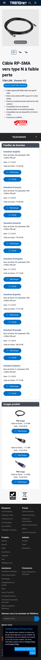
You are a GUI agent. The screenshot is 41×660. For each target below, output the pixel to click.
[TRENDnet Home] (18, 3)
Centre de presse (28, 511)
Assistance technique (9, 571)
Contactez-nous (7, 519)
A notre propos (7, 511)
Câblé (4, 548)
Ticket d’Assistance (8, 575)
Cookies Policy (13, 644)
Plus (3, 559)
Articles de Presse (28, 515)
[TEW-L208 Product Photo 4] (26, 52)
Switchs (4, 541)
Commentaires (7, 523)
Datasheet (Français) (12, 187)
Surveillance (6, 552)
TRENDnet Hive (7, 563)
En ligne (25, 541)
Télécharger (14, 172)
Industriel (5, 556)
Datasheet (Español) (12, 294)
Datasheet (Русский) (12, 330)
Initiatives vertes (7, 515)
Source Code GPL (8, 592)
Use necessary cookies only (25, 649)
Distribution (26, 548)
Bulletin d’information (29, 525)
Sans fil (4, 544)
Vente (24, 544)
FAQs (3, 589)
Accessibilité (6, 526)
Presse (25, 508)
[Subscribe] (36, 618)
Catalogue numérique (9, 530)
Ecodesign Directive (9, 596)
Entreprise (6, 508)
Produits (5, 537)
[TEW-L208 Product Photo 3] (19, 52)
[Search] (29, 3)
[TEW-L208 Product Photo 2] (13, 52)
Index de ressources (29, 532)
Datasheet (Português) (13, 259)
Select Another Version (15, 85)
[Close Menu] (4, 2)
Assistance (6, 568)
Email (13, 179)
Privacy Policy (30, 642)
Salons (24, 529)
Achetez (25, 537)
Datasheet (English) (11, 152)
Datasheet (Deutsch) (12, 223)
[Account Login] (35, 3)
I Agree (32, 653)
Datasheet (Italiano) (11, 366)
